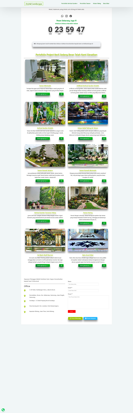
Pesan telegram (91, 318)
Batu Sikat (106, 3)
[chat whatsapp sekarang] (61, 94)
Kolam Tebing (97, 3)
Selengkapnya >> (42, 94)
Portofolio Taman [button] (85, 3)
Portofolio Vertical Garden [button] (69, 3)
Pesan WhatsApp (76, 318)
